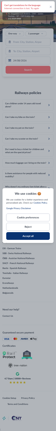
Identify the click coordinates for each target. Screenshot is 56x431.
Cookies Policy (40, 202)
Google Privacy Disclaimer (18, 208)
